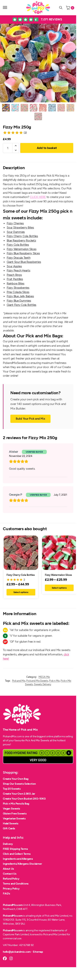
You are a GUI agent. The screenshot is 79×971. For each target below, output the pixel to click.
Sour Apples (14, 266)
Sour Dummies (16, 232)
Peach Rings (14, 275)
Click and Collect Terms (16, 853)
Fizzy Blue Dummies (19, 300)
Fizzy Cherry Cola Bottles (22, 236)
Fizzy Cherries (15, 223)
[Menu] (8, 8)
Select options (20, 592)
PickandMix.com (13, 905)
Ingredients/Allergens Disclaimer (22, 863)
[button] (15, 145)
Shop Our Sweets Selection (19, 783)
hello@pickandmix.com (17, 951)
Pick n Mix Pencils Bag (16, 803)
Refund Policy (11, 878)
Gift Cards (9, 828)
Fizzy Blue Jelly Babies (20, 296)
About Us (8, 868)
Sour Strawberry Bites (20, 227)
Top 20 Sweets (12, 788)
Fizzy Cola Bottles (18, 244)
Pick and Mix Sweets (37, 680)
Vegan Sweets (11, 808)
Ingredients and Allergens (18, 858)
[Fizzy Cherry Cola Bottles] (21, 553)
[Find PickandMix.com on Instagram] (11, 958)
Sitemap (38, 951)
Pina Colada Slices (18, 292)
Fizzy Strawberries (18, 287)
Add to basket (47, 148)
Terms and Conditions (16, 883)
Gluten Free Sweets (15, 813)
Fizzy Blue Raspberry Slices (23, 253)
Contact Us (9, 873)
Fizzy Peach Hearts (18, 270)
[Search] (61, 7)
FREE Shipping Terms (15, 849)
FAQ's (6, 893)
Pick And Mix (32, 740)
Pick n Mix (54, 680)
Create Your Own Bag (15, 778)
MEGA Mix (44, 676)
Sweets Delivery (42, 684)
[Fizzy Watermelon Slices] (59, 553)
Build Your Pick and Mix (30, 418)
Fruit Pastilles (15, 279)
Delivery (8, 844)
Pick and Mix (18, 680)
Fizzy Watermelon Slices (21, 249)
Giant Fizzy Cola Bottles (21, 305)
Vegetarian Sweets (14, 818)
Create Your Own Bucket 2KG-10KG (24, 798)
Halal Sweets (10, 823)
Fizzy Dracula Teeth (18, 257)
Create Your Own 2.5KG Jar (19, 793)
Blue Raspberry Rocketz (21, 240)
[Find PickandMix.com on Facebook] (5, 958)
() (25, 132)
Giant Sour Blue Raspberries (24, 262)
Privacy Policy (11, 888)
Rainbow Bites (15, 283)
